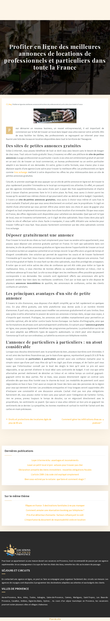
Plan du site (55, 619)
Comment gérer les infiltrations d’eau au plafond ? (81, 421)
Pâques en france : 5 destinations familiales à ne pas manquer (55, 505)
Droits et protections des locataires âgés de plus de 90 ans (30, 421)
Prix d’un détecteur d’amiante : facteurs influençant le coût (55, 515)
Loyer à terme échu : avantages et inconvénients (55, 460)
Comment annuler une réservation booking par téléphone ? (55, 510)
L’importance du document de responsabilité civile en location (55, 519)
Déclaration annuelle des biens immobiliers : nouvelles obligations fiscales (55, 469)
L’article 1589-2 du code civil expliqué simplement (55, 474)
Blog (10, 104)
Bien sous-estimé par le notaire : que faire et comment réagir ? (55, 479)
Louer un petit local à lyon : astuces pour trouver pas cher (55, 465)
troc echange (20, 172)
